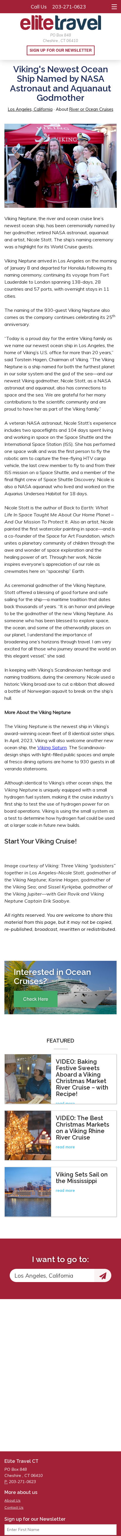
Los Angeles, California (30, 109)
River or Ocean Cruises (91, 109)
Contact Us (13, 1507)
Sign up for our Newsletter (61, 50)
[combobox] (52, 1275)
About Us (12, 1500)
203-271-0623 (69, 7)
